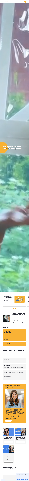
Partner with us (8, 420)
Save (22, 479)
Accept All (26, 479)
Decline (18, 479)
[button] (13, 308)
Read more (8, 461)
